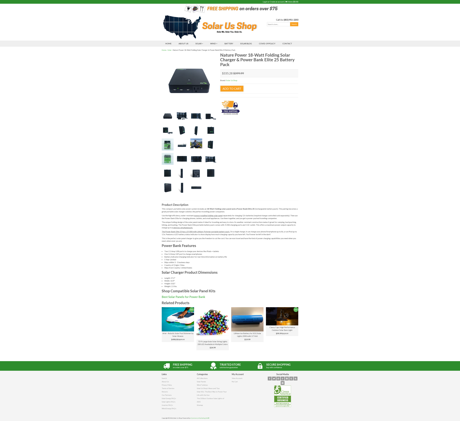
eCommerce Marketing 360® (199, 418)
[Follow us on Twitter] (274, 378)
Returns (165, 392)
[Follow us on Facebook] (270, 378)
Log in (265, 2)
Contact (287, 43)
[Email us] (283, 383)
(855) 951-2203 (291, 19)
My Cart (235, 382)
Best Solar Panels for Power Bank (183, 297)
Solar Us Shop (231, 80)
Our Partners (167, 395)
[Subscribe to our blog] (295, 378)
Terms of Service (168, 388)
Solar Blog (246, 43)
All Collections (202, 378)
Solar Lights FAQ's (168, 402)
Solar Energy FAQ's (169, 398)
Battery (228, 43)
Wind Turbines (202, 385)
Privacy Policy (167, 385)
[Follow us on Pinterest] (278, 378)
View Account (237, 378)
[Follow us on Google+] (283, 378)
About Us (183, 43)
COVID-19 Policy (267, 43)
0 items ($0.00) (292, 2)
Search (164, 378)
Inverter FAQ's (167, 405)
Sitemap (200, 405)
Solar (199, 43)
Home (168, 43)
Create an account (277, 2)
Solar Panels (201, 382)
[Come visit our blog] (291, 378)
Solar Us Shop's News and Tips (208, 388)
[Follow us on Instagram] (287, 378)
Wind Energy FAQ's (169, 408)
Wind (213, 43)
